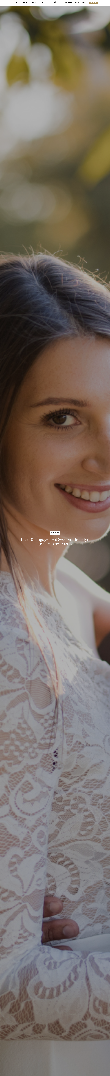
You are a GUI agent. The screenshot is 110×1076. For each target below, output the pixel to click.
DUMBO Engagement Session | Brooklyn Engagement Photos (55, 542)
